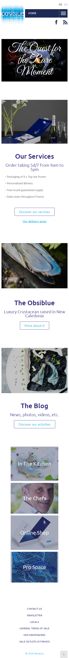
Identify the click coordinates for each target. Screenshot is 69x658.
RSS (65, 22)
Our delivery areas (35, 221)
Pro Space (34, 567)
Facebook (56, 22)
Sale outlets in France (34, 641)
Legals (34, 621)
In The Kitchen (34, 464)
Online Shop (34, 533)
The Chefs (34, 498)
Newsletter (34, 615)
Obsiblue (12, 15)
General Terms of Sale (34, 628)
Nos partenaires (34, 634)
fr (60, 4)
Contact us (34, 608)
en (66, 4)
